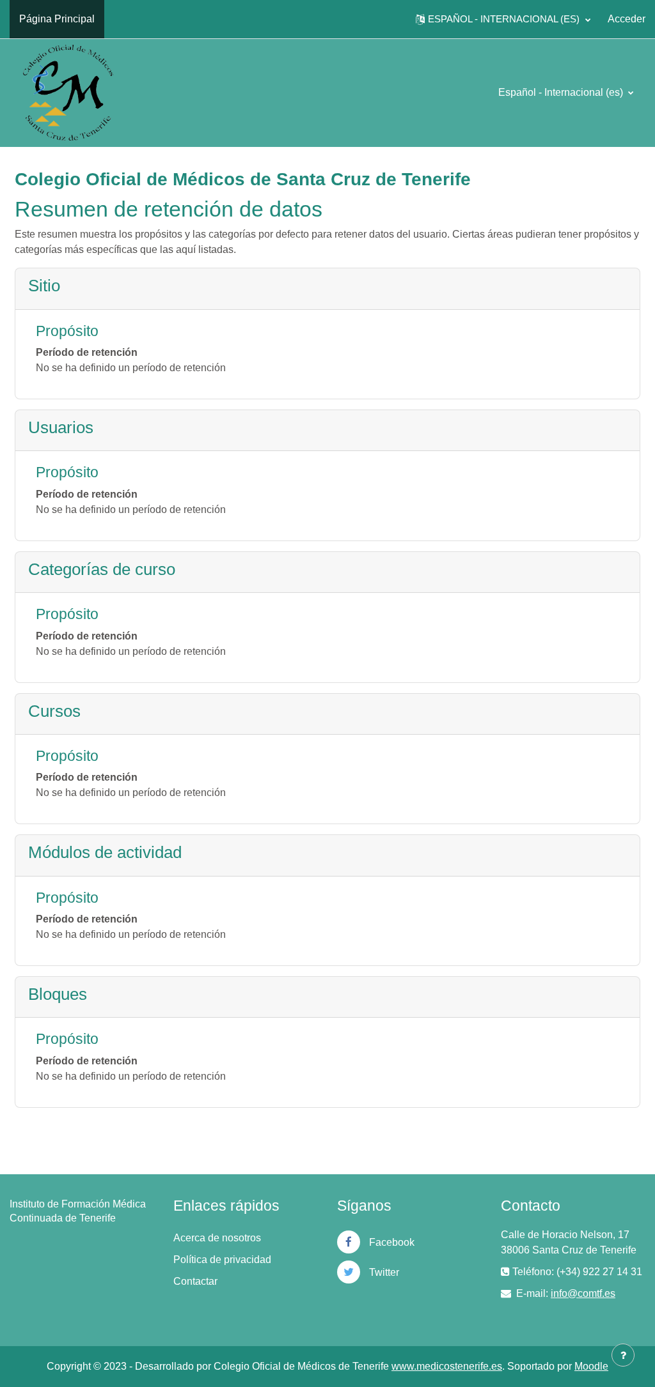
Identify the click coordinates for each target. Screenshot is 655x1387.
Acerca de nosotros (217, 1237)
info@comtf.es (583, 1293)
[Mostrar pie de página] (623, 1355)
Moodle (591, 1366)
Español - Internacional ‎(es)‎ (562, 92)
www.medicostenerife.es (446, 1366)
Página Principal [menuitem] (57, 18)
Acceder (626, 18)
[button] (503, 19)
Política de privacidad (222, 1259)
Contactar (195, 1281)
